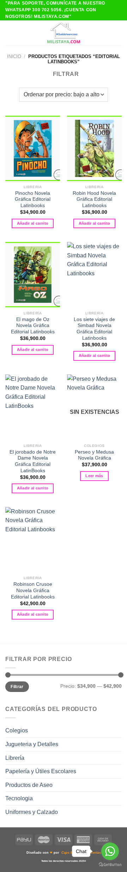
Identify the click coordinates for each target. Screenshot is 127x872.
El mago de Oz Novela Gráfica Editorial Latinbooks (33, 325)
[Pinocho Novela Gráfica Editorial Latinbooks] (32, 148)
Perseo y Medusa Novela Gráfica (94, 455)
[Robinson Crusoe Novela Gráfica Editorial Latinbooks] (32, 539)
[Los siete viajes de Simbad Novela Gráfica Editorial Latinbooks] (94, 274)
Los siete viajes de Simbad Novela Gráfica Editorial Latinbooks (94, 329)
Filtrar (17, 686)
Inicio (14, 56)
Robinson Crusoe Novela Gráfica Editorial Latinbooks (33, 590)
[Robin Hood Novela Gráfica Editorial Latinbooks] (94, 148)
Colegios (16, 730)
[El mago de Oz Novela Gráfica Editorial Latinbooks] (32, 274)
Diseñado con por (63, 852)
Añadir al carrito (33, 223)
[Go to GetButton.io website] (110, 865)
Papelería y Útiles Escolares (40, 771)
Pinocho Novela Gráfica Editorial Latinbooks (32, 199)
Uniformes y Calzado (31, 812)
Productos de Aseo (29, 785)
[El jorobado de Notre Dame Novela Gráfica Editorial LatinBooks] (32, 407)
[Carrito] (118, 32)
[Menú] (9, 32)
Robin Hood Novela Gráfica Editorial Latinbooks (94, 199)
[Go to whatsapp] (110, 851)
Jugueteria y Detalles (31, 744)
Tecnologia (19, 798)
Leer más (94, 476)
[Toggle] (119, 730)
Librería (14, 758)
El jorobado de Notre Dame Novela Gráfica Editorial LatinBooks (33, 461)
